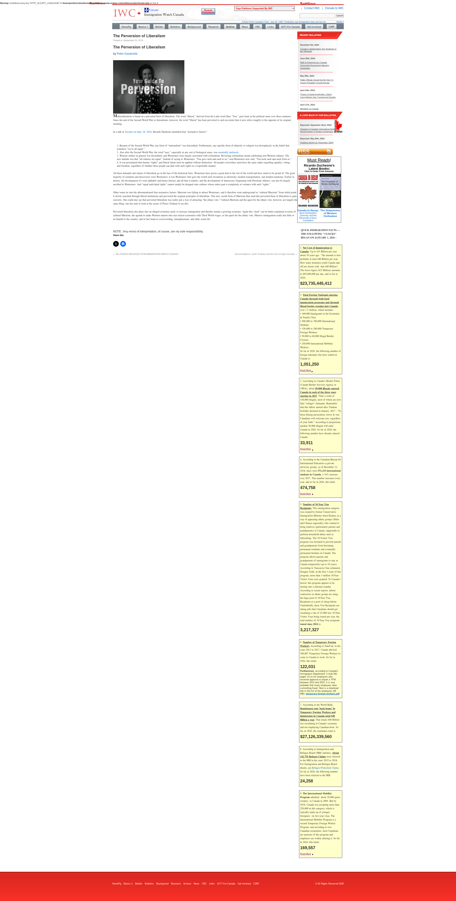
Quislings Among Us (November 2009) (316, 143)
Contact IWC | (313, 8)
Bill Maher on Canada (309, 109)
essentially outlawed (228, 152)
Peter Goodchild (127, 53)
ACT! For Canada (290, 26)
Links (271, 26)
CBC (257, 26)
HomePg (126, 26)
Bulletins (175, 26)
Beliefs (159, 26)
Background (194, 26)
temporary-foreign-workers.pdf (322, 693)
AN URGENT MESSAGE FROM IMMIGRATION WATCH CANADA (145, 253)
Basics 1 (143, 26)
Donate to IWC (334, 8)
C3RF (332, 26)
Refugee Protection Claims (325, 767)
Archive (230, 26)
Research (213, 26)
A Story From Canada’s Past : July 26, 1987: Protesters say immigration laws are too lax (258, 22)
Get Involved (314, 26)
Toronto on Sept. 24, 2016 (138, 131)
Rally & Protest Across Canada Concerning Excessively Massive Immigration (314, 65)
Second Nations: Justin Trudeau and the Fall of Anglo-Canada (266, 253)
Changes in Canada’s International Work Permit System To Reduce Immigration (317, 130)
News (245, 26)
